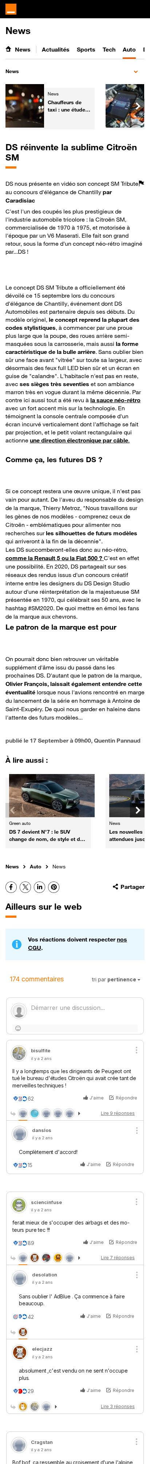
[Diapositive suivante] (137, 106)
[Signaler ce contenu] (142, 192)
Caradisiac (20, 200)
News (12, 71)
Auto (36, 866)
